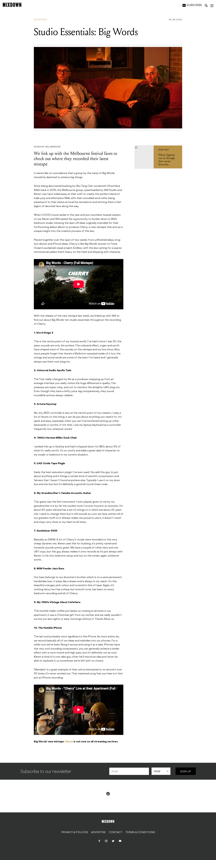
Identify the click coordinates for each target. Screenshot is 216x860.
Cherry (69, 741)
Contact (115, 832)
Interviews (40, 20)
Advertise (98, 832)
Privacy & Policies (74, 832)
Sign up (185, 771)
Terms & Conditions (140, 832)
